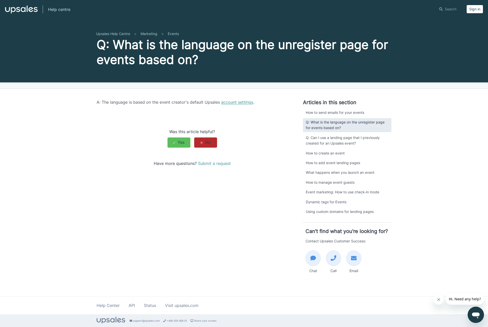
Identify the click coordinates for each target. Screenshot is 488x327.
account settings (237, 102)
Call (333, 271)
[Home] (21, 12)
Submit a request (214, 163)
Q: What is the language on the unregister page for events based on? (345, 125)
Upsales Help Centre (113, 34)
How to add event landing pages (333, 163)
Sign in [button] (474, 9)
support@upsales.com (146, 320)
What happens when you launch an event (340, 172)
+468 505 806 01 (176, 320)
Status (150, 305)
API (132, 305)
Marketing (149, 34)
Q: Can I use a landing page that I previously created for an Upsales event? (343, 140)
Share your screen (205, 320)
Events (173, 34)
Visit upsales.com (182, 305)
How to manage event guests (330, 182)
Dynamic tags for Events (326, 202)
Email (353, 271)
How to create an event (325, 153)
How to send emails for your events (335, 112)
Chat (313, 271)
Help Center (108, 305)
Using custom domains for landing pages (340, 211)
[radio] (178, 142)
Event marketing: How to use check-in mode (342, 192)
